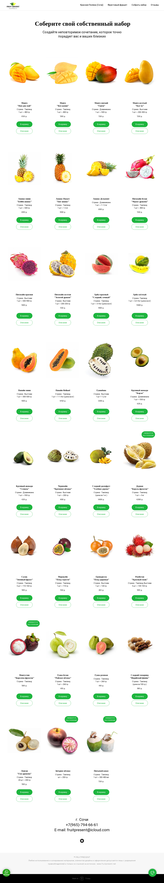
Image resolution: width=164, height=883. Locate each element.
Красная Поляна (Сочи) (91, 5)
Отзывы (155, 5)
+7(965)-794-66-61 (82, 825)
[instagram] (82, 841)
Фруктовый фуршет (117, 5)
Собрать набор (139, 5)
